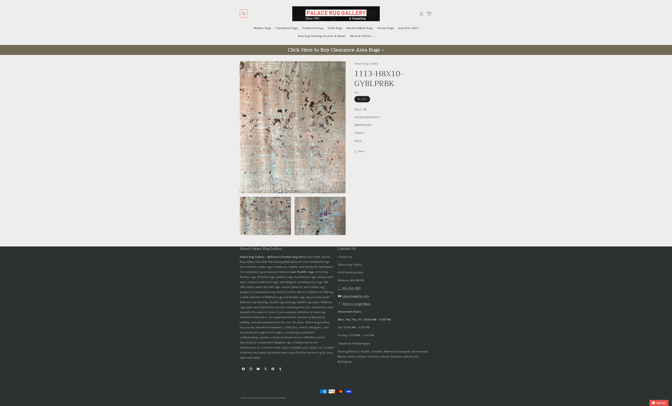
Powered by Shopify (276, 398)
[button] (244, 13)
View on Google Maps (356, 303)
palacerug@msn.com (355, 296)
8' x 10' (362, 99)
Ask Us (660, 402)
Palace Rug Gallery (257, 398)
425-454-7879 (351, 288)
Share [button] (361, 151)
